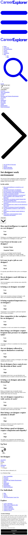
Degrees (5, 51)
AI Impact (6, 479)
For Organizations (8, 49)
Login (5, 494)
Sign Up (6, 496)
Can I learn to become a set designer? (12, 189)
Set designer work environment (10, 173)
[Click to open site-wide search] (15, 81)
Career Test (6, 47)
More (5, 54)
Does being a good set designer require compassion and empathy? (13, 214)
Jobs (8, 55)
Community (6, 53)
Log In (2, 83)
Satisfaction (6, 483)
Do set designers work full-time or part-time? (14, 192)
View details (3, 89)
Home (5, 46)
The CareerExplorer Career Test (11, 497)
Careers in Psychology (9, 509)
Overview (6, 477)
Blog (8, 57)
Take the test (5, 85)
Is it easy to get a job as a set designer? (13, 191)
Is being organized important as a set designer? (14, 195)
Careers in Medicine (8, 507)
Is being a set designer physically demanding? (14, 207)
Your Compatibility (8, 476)
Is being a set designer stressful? (11, 193)
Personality (6, 484)
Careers (5, 50)
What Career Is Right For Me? (11, 505)
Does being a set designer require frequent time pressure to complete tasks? (15, 199)
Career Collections (8, 503)
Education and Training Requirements (12, 480)
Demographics (7, 485)
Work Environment (8, 487)
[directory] (14, 203)
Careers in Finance (8, 506)
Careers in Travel (8, 510)
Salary (5, 481)
